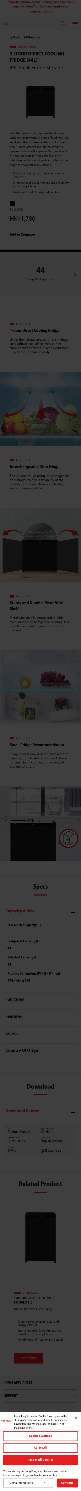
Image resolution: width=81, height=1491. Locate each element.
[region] (40, 1439)
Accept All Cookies (40, 1460)
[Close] (76, 1418)
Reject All (40, 1447)
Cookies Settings (40, 1436)
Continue (67, 1483)
